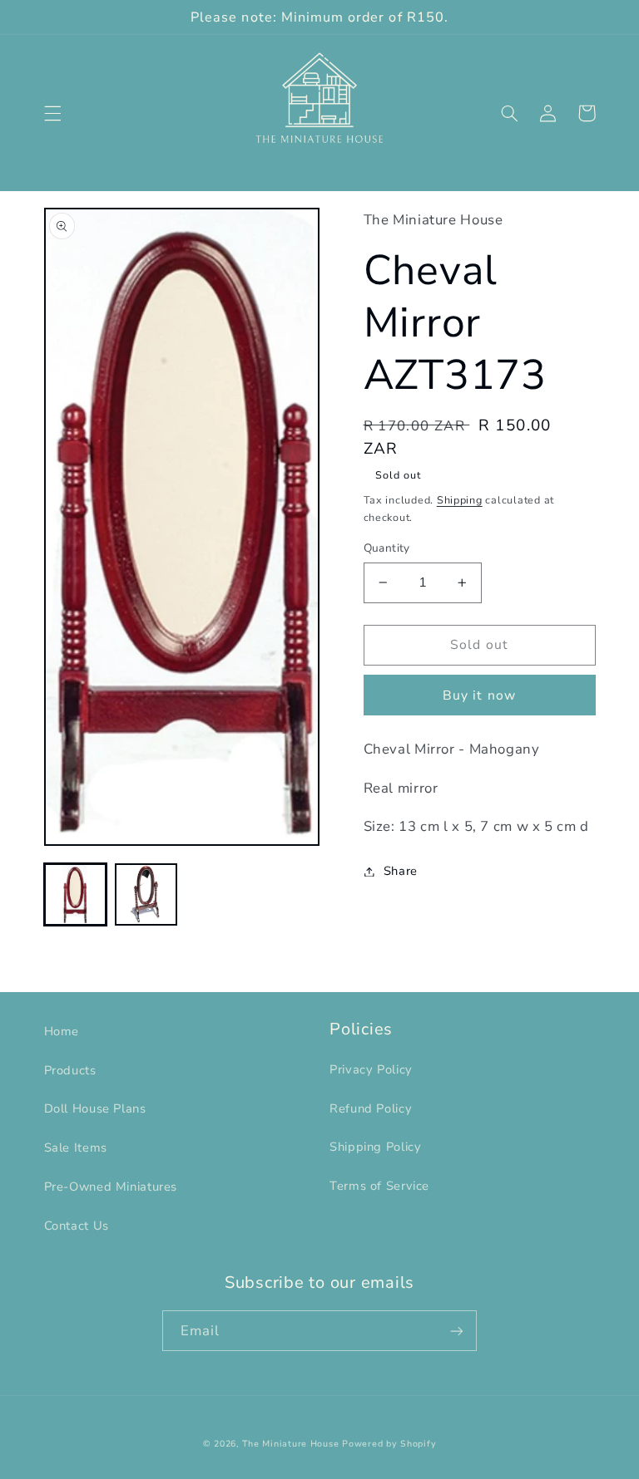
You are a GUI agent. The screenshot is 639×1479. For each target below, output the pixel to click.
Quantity (387, 548)
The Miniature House (290, 1443)
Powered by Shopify (389, 1443)
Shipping (460, 500)
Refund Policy (370, 1108)
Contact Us (76, 1225)
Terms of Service (379, 1185)
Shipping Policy (375, 1146)
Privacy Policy (371, 1069)
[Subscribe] (457, 1330)
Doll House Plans (95, 1108)
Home (62, 1031)
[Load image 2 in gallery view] (146, 894)
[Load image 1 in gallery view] (75, 894)
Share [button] (401, 870)
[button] (52, 113)
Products (70, 1070)
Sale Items (75, 1147)
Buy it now (479, 695)
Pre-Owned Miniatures (111, 1186)
